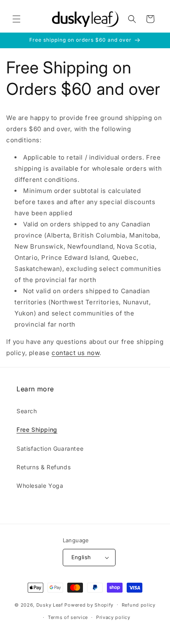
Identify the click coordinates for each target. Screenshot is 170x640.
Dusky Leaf (49, 604)
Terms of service (68, 617)
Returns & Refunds (44, 467)
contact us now (75, 353)
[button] (16, 19)
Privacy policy (113, 617)
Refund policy (139, 605)
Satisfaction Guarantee (50, 448)
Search (27, 410)
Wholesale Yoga (40, 485)
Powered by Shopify (88, 604)
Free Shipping (37, 429)
